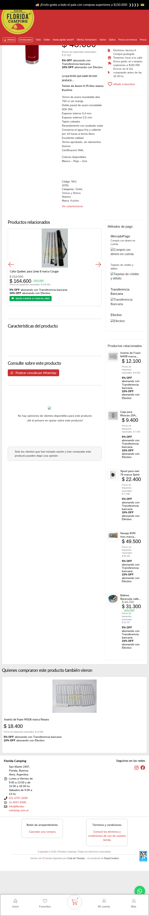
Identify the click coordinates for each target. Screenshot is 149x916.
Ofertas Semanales (87, 39)
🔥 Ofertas (9, 39)
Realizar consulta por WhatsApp (35, 372)
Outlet (47, 39)
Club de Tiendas (76, 858)
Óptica (112, 39)
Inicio (15, 906)
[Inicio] (15, 901)
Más (133, 906)
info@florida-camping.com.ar (19, 808)
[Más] (133, 901)
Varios (103, 39)
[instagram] (136, 767)
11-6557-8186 (17, 802)
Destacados (25, 39)
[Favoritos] (45, 901)
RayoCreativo (111, 858)
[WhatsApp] (139, 891)
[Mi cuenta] (104, 901)
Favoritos (45, 906)
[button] (11, 264)
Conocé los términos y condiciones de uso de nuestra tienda (107, 835)
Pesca (143, 39)
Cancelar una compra (42, 831)
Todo (38, 39)
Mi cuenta (104, 906)
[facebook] (142, 767)
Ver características (72, 206)
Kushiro (74, 200)
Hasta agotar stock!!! (63, 39)
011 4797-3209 (18, 798)
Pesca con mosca (127, 39)
